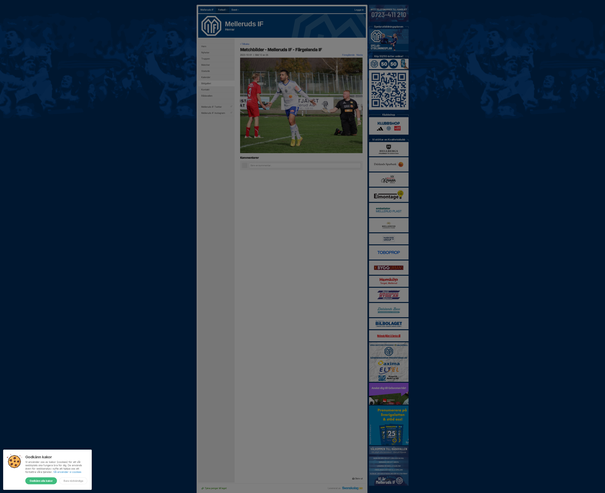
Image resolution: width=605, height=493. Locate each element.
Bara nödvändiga (73, 480)
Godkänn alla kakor (41, 480)
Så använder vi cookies (67, 472)
